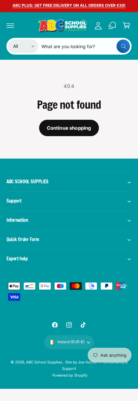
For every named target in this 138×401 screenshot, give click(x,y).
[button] (10, 25)
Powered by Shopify (69, 375)
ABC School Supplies (44, 362)
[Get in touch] (112, 25)
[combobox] (86, 46)
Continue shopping (69, 128)
